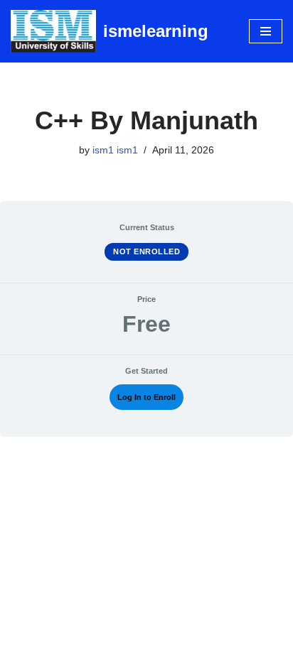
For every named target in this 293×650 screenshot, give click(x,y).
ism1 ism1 (115, 150)
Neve (87, 635)
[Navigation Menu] (265, 31)
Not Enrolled (146, 251)
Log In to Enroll (146, 397)
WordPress (192, 635)
